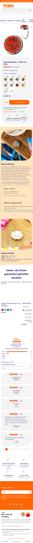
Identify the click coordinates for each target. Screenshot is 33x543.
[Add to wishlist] (30, 27)
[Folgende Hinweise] (29, 449)
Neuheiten (10, 20)
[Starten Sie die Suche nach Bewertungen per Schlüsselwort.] (30, 368)
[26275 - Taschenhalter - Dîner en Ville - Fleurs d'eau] (17, 78)
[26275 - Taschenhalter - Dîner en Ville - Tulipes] (6, 84)
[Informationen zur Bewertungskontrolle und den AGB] (24, 343)
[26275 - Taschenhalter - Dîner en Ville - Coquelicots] (17, 84)
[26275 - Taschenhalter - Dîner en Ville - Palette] (23, 78)
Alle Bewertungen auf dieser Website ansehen (17, 348)
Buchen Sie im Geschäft (9, 111)
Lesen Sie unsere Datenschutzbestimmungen (11, 526)
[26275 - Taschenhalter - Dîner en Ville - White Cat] (6, 90)
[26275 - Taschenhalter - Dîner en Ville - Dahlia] (23, 84)
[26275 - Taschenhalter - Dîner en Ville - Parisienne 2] (11, 84)
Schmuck (17, 20)
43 (26, 449)
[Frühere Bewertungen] (4, 449)
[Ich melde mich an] (30, 492)
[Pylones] (8, 6)
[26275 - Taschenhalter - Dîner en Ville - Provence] (11, 78)
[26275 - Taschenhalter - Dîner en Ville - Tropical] (6, 78)
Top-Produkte (23, 20)
